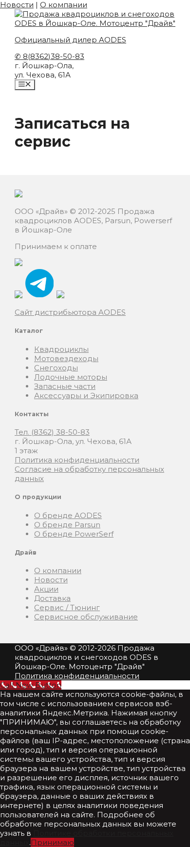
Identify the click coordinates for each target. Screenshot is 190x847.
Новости (17, 4)
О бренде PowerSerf (74, 534)
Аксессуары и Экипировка (86, 395)
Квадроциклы (61, 349)
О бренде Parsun (67, 524)
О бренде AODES (68, 515)
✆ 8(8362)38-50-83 (49, 56)
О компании (63, 4)
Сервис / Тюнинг (67, 607)
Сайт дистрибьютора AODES (70, 312)
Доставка (52, 598)
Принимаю (52, 842)
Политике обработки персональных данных (86, 837)
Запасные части (64, 386)
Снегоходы (56, 367)
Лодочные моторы (70, 377)
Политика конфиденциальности (77, 459)
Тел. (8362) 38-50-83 (52, 432)
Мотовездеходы (66, 358)
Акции (46, 589)
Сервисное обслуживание (86, 616)
